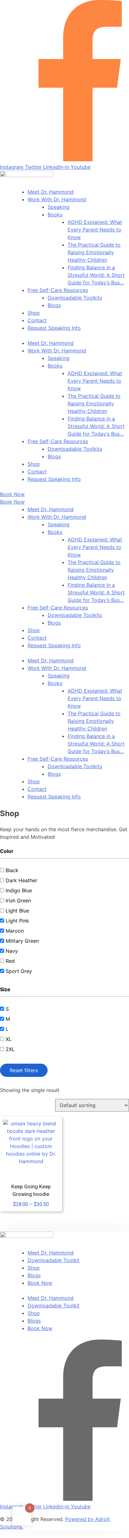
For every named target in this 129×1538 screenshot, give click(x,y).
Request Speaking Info (54, 328)
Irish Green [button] (18, 900)
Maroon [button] (15, 931)
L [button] (7, 1029)
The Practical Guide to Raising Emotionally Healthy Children (94, 252)
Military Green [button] (22, 941)
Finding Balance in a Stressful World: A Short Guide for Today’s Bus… (96, 275)
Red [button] (10, 961)
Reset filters (24, 1070)
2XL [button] (10, 1049)
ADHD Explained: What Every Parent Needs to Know (95, 229)
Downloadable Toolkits (75, 297)
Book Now (40, 1283)
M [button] (8, 1019)
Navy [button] (12, 951)
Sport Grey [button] (19, 971)
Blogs (54, 305)
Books (55, 214)
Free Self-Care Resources (58, 290)
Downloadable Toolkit (54, 1260)
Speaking (59, 207)
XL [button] (9, 1039)
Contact (37, 320)
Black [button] (12, 870)
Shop (34, 313)
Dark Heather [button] (21, 880)
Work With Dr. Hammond (57, 199)
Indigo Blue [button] (19, 890)
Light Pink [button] (17, 921)
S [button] (7, 1009)
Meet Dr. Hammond (51, 192)
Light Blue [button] (17, 910)
